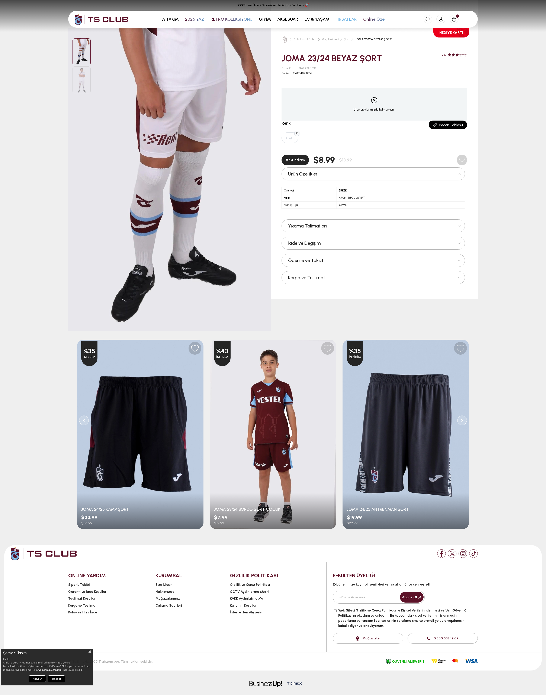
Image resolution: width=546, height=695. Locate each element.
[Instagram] (463, 553)
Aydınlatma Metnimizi (49, 669)
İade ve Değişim (304, 243)
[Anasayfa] (285, 39)
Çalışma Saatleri (168, 605)
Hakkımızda (164, 592)
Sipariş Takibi (79, 585)
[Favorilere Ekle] (462, 160)
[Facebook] (441, 553)
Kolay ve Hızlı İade (82, 612)
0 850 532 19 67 (446, 638)
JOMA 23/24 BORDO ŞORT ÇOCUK (247, 509)
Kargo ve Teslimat (306, 278)
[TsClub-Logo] (44, 553)
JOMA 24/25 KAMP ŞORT (105, 509)
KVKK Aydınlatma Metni (248, 598)
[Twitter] (452, 553)
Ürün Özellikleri (303, 174)
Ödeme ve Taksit (305, 260)
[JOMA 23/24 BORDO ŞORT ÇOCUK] (273, 434)
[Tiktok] (473, 553)
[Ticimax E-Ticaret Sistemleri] (294, 684)
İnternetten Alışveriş (246, 612)
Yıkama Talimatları (307, 226)
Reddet (56, 678)
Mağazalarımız (167, 598)
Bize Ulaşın (164, 585)
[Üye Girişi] (440, 19)
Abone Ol (409, 597)
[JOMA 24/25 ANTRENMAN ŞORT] (406, 434)
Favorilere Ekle (195, 348)
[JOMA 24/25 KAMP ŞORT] (140, 434)
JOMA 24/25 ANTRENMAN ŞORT (378, 509)
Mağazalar (371, 638)
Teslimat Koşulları (82, 598)
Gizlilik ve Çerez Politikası (250, 585)
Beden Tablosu (451, 125)
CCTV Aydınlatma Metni (249, 592)
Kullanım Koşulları (243, 605)
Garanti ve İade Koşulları (87, 592)
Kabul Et (37, 678)
